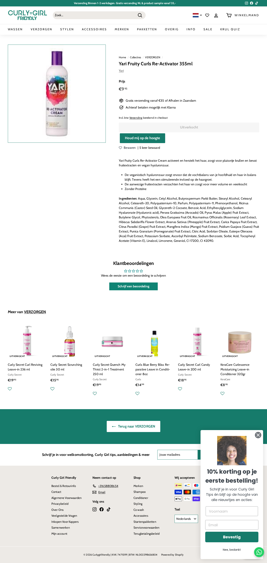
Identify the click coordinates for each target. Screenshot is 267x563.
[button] (196, 15)
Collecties (135, 57)
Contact (56, 492)
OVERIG (172, 29)
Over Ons (57, 510)
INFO (191, 29)
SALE (207, 29)
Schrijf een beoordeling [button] (133, 286)
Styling (138, 504)
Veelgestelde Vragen (64, 515)
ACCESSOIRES (94, 29)
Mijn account (59, 533)
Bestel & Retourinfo (63, 486)
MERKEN (122, 29)
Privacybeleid (59, 504)
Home (122, 57)
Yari (121, 71)
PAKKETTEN (147, 29)
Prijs (122, 81)
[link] (231, 450)
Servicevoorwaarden (146, 527)
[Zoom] (57, 93)
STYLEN (67, 29)
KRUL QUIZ (230, 29)
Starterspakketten (145, 522)
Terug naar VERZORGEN (136, 426)
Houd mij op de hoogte (142, 138)
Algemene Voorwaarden (66, 498)
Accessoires (141, 515)
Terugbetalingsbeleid (146, 533)
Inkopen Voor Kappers (65, 522)
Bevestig (232, 537)
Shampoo (140, 492)
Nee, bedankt (232, 550)
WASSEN (15, 29)
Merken (138, 486)
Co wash (139, 510)
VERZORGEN (41, 29)
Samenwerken (60, 527)
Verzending (135, 117)
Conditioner (141, 498)
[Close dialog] (258, 435)
